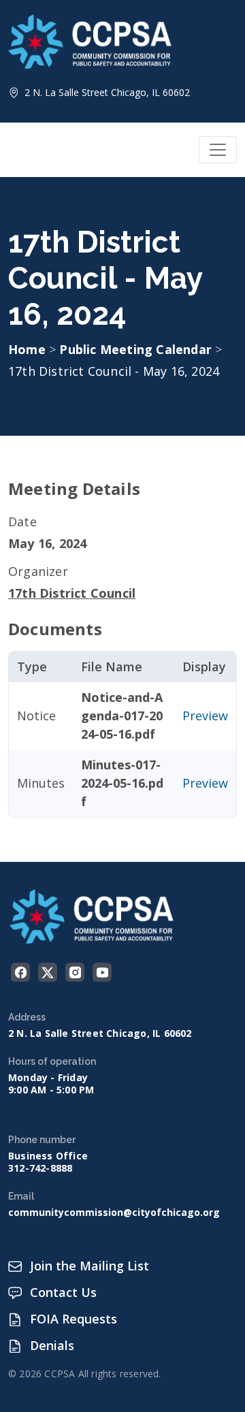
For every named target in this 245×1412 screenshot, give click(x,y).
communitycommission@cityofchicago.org (114, 1212)
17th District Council (71, 593)
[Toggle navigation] (218, 149)
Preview (205, 715)
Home (27, 349)
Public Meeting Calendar (137, 349)
